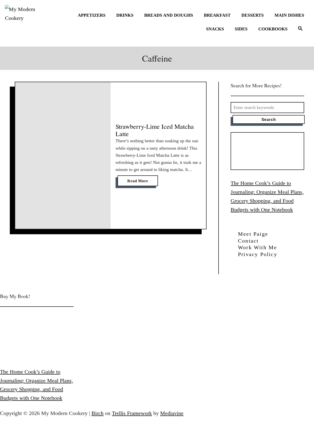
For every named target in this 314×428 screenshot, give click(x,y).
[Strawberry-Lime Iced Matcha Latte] (63, 155)
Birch (98, 413)
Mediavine (171, 413)
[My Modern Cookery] (23, 23)
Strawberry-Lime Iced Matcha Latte (155, 130)
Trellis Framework (132, 413)
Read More (139, 182)
